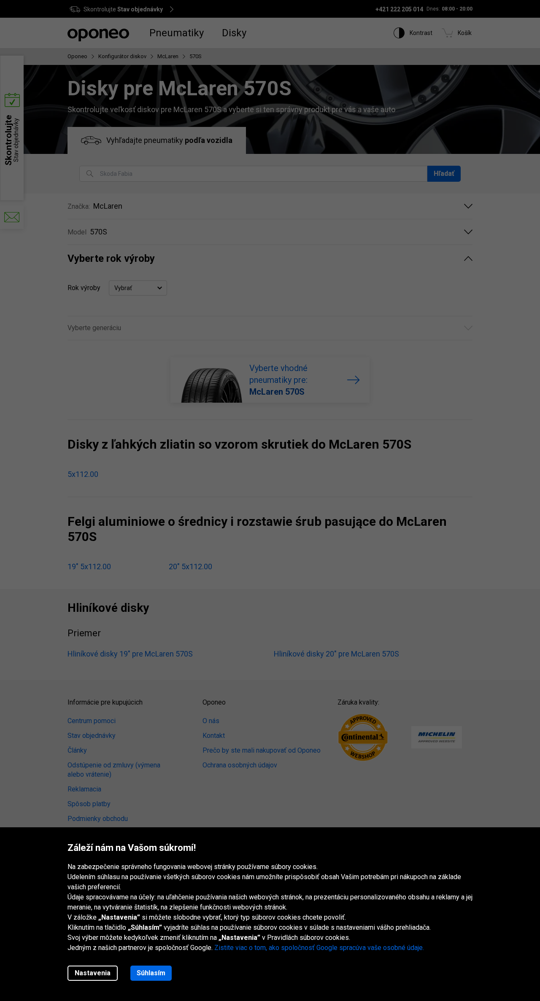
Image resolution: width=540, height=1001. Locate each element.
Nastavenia (93, 973)
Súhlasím (151, 973)
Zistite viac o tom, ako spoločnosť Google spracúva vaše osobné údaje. (319, 948)
